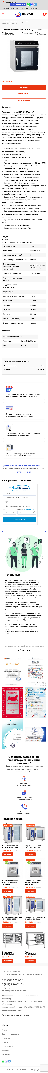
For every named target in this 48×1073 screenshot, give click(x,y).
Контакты (6, 1055)
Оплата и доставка (10, 1034)
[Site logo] (24, 14)
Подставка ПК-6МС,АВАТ (31, 953)
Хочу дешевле (24, 101)
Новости (5, 1050)
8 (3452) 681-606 (30, 8)
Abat (42, 366)
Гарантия (6, 1038)
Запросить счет (24, 472)
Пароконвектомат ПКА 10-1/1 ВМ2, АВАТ (12, 918)
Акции (4, 1030)
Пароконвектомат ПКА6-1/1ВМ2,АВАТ (33, 847)
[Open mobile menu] (3, 14)
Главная (5, 22)
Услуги (5, 1042)
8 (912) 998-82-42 (13, 984)
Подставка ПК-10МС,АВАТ (8, 953)
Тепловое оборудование (19, 22)
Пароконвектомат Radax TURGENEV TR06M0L (10, 882)
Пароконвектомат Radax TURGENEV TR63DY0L (33, 882)
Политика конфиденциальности (16, 1015)
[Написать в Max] (31, 4)
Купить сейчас (24, 94)
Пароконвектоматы (9, 23)
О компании (7, 1046)
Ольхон (17, 1070)
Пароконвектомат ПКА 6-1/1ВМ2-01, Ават (35, 918)
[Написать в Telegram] (35, 4)
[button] (7, 854)
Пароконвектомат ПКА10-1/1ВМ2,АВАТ (10, 847)
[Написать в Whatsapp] (28, 4)
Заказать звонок (18, 4)
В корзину (24, 87)
